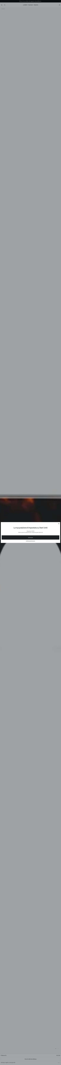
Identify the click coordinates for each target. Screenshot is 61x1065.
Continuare (30, 537)
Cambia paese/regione (30, 540)
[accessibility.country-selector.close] (58, 523)
